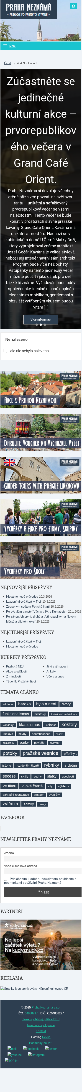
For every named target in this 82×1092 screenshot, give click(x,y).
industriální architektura (64, 714)
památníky (8, 742)
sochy (38, 776)
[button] (37, 325)
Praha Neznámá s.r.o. (46, 1007)
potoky (10, 753)
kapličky (8, 725)
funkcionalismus (16, 714)
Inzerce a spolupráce (41, 1025)
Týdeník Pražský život (21, 681)
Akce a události (16, 671)
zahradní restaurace (16, 794)
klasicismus (29, 724)
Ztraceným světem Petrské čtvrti (28, 606)
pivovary (54, 742)
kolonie (51, 725)
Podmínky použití (40, 1043)
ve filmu (9, 786)
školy (42, 804)
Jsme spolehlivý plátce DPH (40, 1019)
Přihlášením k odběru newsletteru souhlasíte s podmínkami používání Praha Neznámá (40, 881)
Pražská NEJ (15, 666)
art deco (8, 704)
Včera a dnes (55, 676)
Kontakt (41, 1031)
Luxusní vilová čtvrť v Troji (23, 601)
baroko (24, 704)
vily (50, 786)
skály (24, 776)
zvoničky (54, 794)
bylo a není (46, 704)
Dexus (46, 1037)
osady (59, 734)
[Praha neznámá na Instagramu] (36, 1054)
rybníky (51, 765)
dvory (66, 704)
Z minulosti (13, 676)
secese (9, 776)
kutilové (8, 734)
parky (24, 742)
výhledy (63, 786)
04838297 (31, 1013)
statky (51, 776)
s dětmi (70, 765)
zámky (29, 804)
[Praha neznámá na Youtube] (14, 1054)
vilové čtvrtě (32, 786)
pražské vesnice (40, 753)
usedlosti (68, 776)
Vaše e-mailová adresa (20, 866)
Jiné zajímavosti (57, 666)
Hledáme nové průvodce (22, 596)
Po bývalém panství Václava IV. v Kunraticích (36, 611)
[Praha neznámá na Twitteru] (50, 1048)
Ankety (51, 671)
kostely (69, 724)
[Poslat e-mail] (12, 1048)
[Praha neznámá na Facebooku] (30, 1048)
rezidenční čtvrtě (28, 765)
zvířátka (10, 803)
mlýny (22, 734)
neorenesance (41, 734)
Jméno (9, 853)
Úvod (7, 63)
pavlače (39, 742)
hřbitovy (40, 714)
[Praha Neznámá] (28, 9)
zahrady (39, 794)
